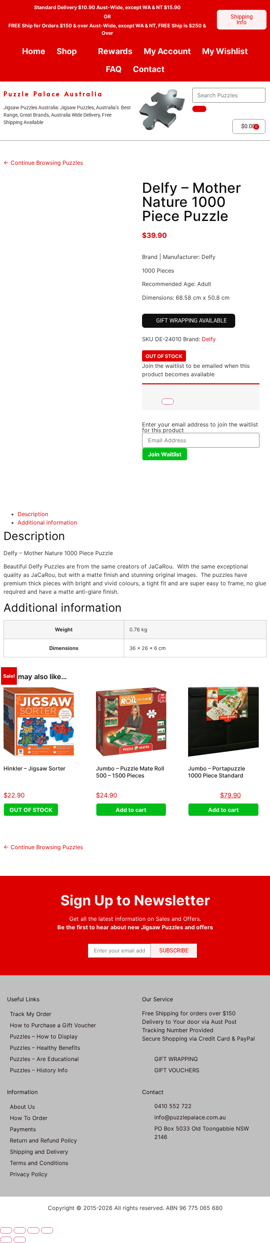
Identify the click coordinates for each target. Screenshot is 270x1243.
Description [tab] (33, 514)
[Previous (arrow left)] (6, 1240)
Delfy (209, 339)
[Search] (199, 109)
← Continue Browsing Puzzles (43, 162)
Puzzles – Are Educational (44, 1058)
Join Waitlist (164, 454)
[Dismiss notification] (168, 401)
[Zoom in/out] (6, 1230)
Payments (23, 1129)
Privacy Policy (28, 1174)
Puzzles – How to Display (44, 1036)
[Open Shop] (83, 51)
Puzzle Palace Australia (53, 93)
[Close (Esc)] (47, 1230)
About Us (22, 1106)
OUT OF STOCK (30, 809)
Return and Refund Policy (43, 1140)
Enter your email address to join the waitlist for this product (200, 427)
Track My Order (30, 1013)
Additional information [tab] (47, 522)
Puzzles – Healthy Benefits (45, 1047)
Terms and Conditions (39, 1162)
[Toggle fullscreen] (20, 1230)
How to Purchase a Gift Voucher (53, 1025)
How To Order (28, 1117)
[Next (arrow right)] (20, 1240)
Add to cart (131, 809)
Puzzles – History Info (39, 1070)
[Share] (33, 1230)
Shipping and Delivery (39, 1151)
